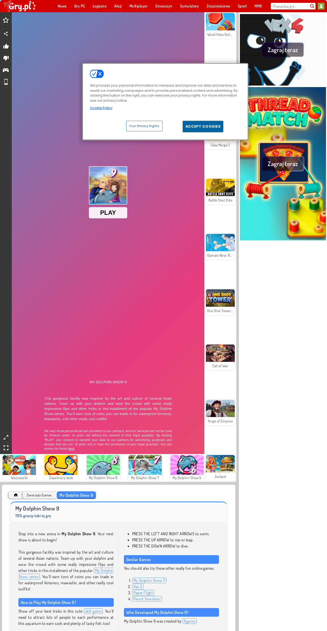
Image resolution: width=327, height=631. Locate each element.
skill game (93, 611)
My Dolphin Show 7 (149, 580)
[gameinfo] (5, 71)
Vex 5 (137, 586)
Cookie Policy (101, 107)
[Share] (6, 34)
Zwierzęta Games (39, 495)
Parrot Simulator (147, 598)
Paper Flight (143, 592)
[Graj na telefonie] (6, 82)
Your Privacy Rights (144, 126)
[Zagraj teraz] (283, 84)
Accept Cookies (203, 126)
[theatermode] (6, 437)
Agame (189, 621)
